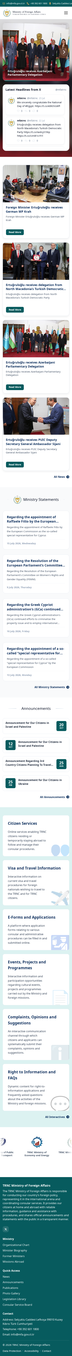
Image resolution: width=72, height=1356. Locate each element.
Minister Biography (15, 1250)
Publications (10, 1288)
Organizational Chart (16, 1245)
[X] (6, 1229)
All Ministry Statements (49, 687)
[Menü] (66, 13)
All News (59, 476)
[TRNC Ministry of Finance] (62, 1142)
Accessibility (31, 1350)
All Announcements (52, 797)
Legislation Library (14, 1299)
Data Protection (12, 1350)
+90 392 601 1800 (38, 3)
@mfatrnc (60, 89)
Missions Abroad (13, 1261)
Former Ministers (14, 1256)
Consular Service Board (17, 1305)
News (6, 1276)
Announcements (13, 1282)
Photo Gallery (11, 1293)
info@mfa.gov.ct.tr (15, 3)
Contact (46, 1350)
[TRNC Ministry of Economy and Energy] (25, 1142)
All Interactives (55, 1117)
